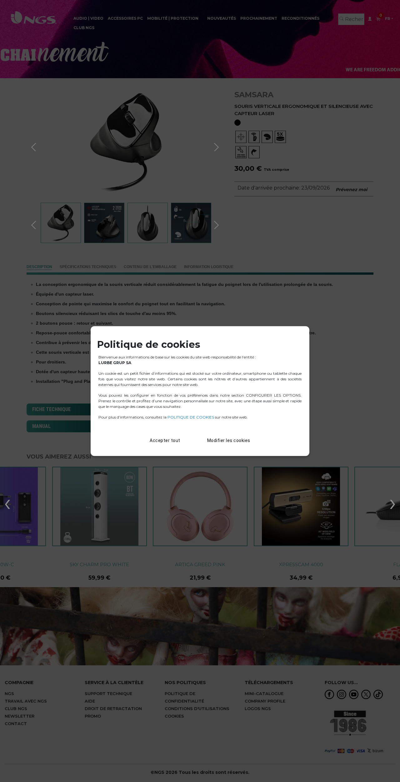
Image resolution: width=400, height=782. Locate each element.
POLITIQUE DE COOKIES (191, 416)
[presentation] (7, 502)
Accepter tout (165, 440)
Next (217, 146)
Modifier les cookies (228, 440)
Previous (34, 146)
